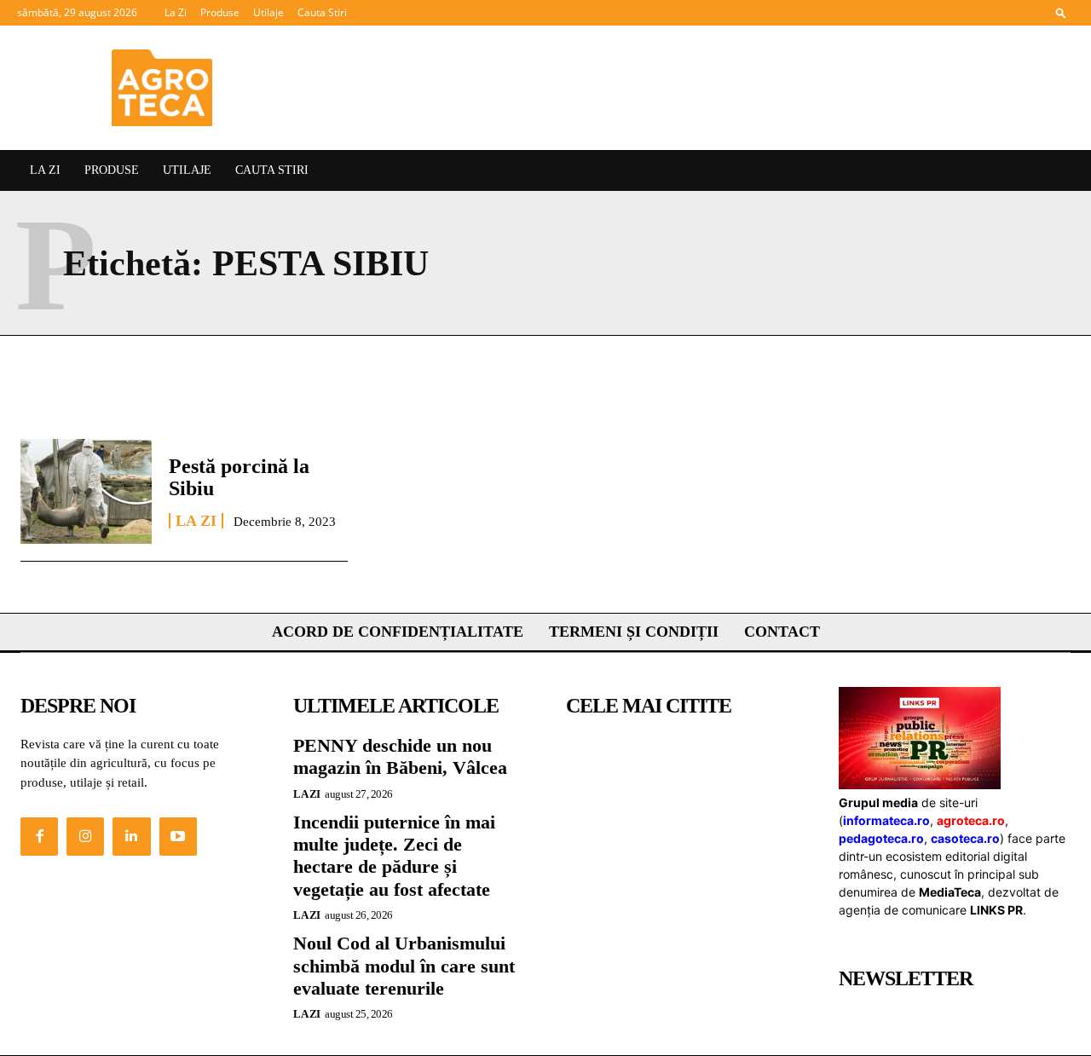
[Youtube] (178, 836)
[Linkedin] (131, 836)
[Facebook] (39, 836)
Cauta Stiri (322, 12)
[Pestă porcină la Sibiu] (86, 491)
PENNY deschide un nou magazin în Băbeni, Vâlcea (400, 756)
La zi (196, 520)
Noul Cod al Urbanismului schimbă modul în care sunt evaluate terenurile (404, 965)
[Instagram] (85, 836)
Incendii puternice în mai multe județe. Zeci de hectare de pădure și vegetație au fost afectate (394, 855)
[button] (1061, 12)
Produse (220, 12)
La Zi (176, 12)
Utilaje (268, 12)
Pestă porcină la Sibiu (239, 477)
